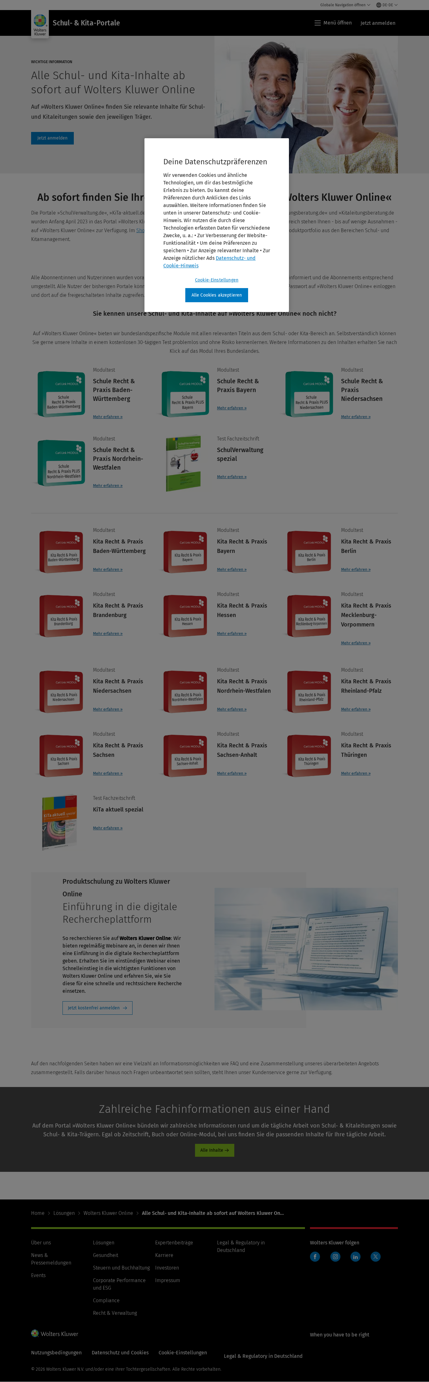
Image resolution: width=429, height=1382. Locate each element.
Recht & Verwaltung (115, 1313)
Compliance (106, 1300)
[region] (216, 225)
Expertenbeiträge (174, 1243)
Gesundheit (105, 1255)
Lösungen (64, 1213)
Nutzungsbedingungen (56, 1353)
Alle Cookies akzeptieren (217, 295)
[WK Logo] (54, 1333)
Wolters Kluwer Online (108, 1213)
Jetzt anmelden (52, 138)
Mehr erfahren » (107, 416)
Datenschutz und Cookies (120, 1353)
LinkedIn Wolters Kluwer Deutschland (357, 1260)
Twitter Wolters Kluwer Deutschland (377, 1260)
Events (38, 1275)
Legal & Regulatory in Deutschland (263, 1356)
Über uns (41, 1243)
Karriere (164, 1255)
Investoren (167, 1268)
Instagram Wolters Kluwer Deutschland (336, 1260)
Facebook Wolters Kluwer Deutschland (316, 1260)
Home (38, 1213)
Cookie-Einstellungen (216, 280)
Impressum (167, 1280)
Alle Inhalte (211, 1150)
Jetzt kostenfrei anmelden (94, 1008)
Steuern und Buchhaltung (121, 1268)
